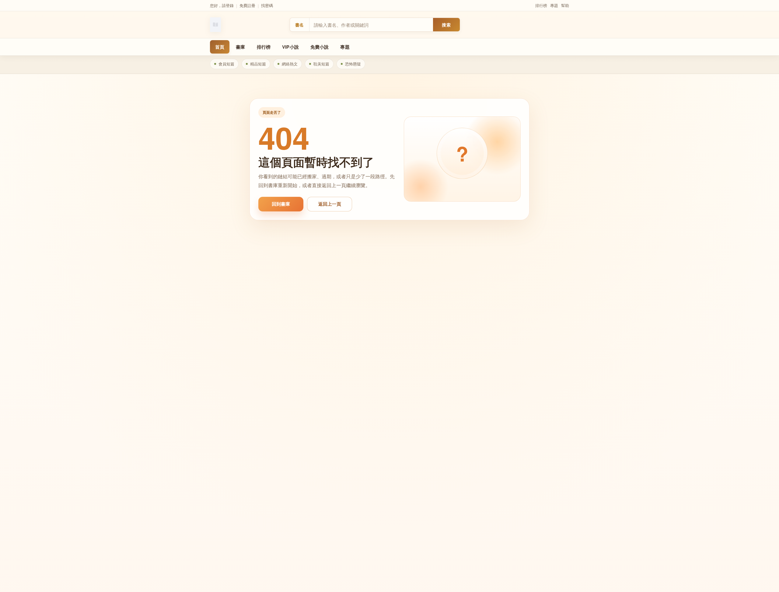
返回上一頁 (329, 203)
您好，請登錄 (222, 5)
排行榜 (541, 5)
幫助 (565, 5)
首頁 (219, 47)
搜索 (446, 25)
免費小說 (319, 47)
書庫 (240, 47)
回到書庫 (281, 203)
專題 (554, 5)
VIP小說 (290, 47)
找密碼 (267, 5)
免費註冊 (247, 5)
